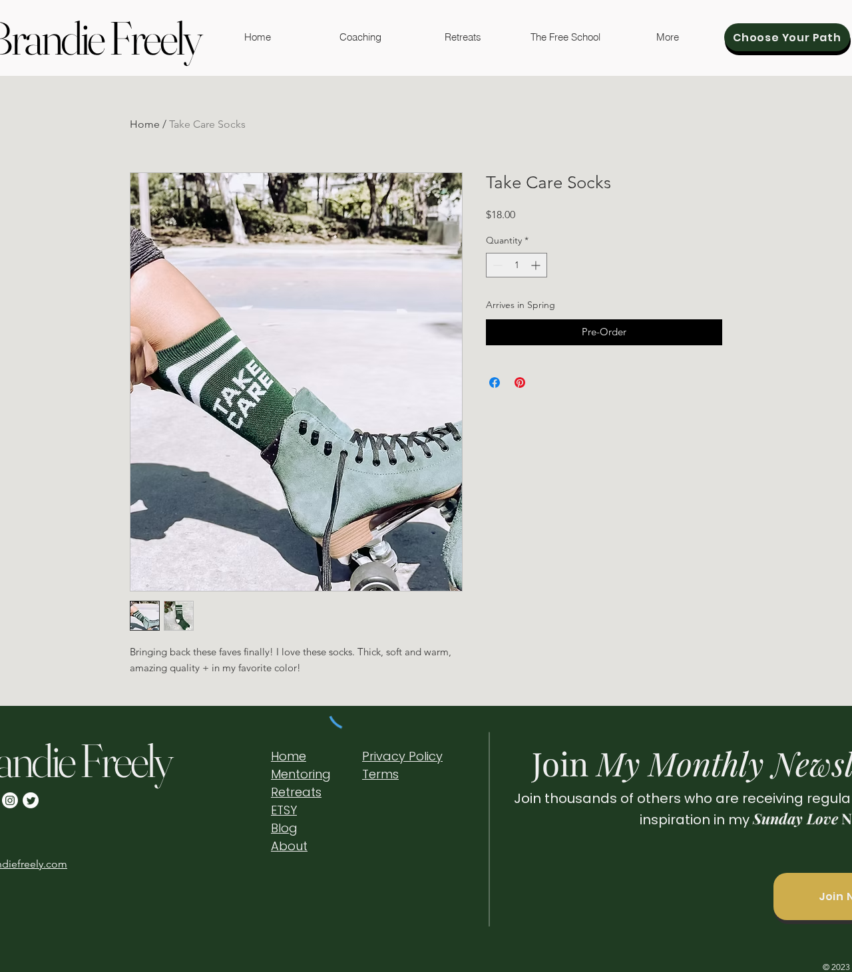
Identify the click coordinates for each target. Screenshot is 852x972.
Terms (380, 774)
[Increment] (537, 265)
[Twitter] (31, 800)
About (289, 846)
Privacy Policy (402, 756)
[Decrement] (496, 265)
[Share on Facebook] (495, 383)
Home (145, 124)
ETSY (284, 810)
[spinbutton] (517, 265)
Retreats (296, 792)
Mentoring (301, 774)
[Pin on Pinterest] (520, 383)
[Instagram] (10, 800)
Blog (284, 828)
